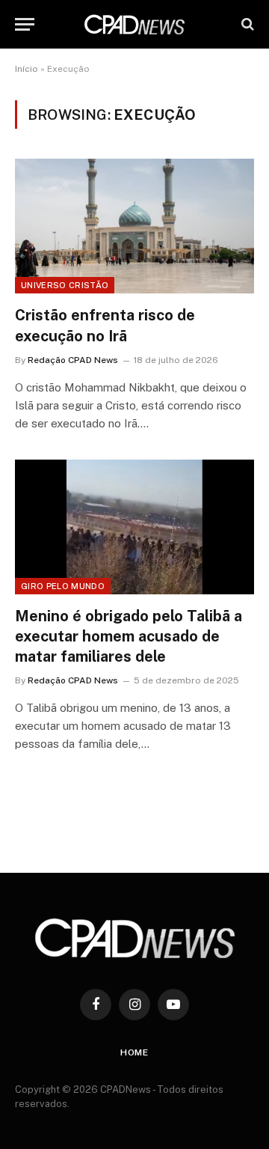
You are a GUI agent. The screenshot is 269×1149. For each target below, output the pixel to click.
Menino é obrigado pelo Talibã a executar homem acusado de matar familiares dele (128, 636)
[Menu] (24, 24)
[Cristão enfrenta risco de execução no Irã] (134, 226)
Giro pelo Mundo (63, 586)
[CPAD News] (134, 24)
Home (134, 1052)
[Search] (246, 24)
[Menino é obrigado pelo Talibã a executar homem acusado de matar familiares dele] (134, 527)
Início (26, 69)
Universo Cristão (64, 285)
